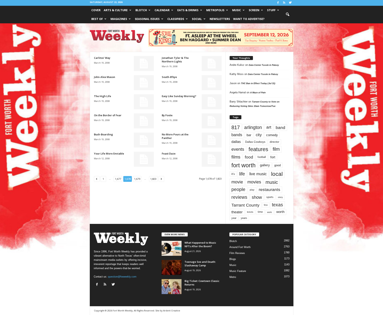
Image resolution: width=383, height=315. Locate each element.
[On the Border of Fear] (144, 120)
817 (235, 127)
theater (237, 212)
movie (237, 181)
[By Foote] (212, 120)
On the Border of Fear (107, 115)
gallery (265, 165)
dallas (236, 142)
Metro (232, 277)
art (268, 127)
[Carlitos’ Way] (144, 63)
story (280, 197)
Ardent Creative (171, 310)
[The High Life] (144, 101)
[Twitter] (290, 3)
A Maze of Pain (258, 92)
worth (280, 212)
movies (254, 181)
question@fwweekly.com (122, 276)
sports (269, 197)
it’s (233, 173)
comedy (272, 135)
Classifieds (175, 19)
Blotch (141, 10)
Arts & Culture (116, 10)
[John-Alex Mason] (144, 82)
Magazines (119, 19)
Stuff (271, 10)
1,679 (137, 178)
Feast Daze (169, 153)
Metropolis (215, 10)
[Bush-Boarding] (144, 140)
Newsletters (220, 19)
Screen (254, 10)
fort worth (243, 165)
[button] (287, 14)
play (252, 189)
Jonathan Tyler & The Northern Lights (175, 59)
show (257, 197)
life (242, 173)
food (249, 157)
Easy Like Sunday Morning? (179, 96)
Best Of (97, 19)
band (280, 127)
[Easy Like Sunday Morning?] (212, 101)
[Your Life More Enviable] (144, 159)
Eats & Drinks (187, 10)
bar (249, 135)
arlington (253, 127)
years (244, 218)
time (260, 211)
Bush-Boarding (103, 134)
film (276, 149)
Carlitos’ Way (102, 58)
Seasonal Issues (147, 19)
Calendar (162, 10)
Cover (96, 10)
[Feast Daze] (212, 159)
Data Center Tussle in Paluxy (264, 65)
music (272, 182)
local (277, 174)
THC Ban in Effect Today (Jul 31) (258, 83)
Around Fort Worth (240, 247)
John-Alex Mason (104, 77)
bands (236, 135)
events (237, 149)
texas (277, 204)
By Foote (167, 115)
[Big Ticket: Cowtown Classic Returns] (172, 286)
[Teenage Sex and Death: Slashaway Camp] (172, 267)
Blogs (232, 259)
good (277, 165)
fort (272, 157)
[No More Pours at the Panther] (212, 140)
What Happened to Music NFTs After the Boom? (200, 244)
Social (197, 19)
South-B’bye (169, 77)
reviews (239, 197)
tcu (266, 204)
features (258, 149)
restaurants (269, 189)
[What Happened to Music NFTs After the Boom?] (172, 248)
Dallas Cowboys (255, 141)
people (238, 189)
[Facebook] (278, 3)
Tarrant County (245, 205)
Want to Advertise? (249, 19)
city (259, 135)
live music (258, 173)
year (233, 218)
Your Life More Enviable (109, 153)
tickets (250, 212)
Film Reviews (237, 253)
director (274, 141)
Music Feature (237, 271)
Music (236, 10)
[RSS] (284, 3)
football (262, 157)
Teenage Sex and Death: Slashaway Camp (200, 263)
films (235, 157)
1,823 (153, 178)
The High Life (102, 96)
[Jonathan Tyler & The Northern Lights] (212, 63)
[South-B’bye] (212, 82)
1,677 (118, 178)
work (269, 212)
